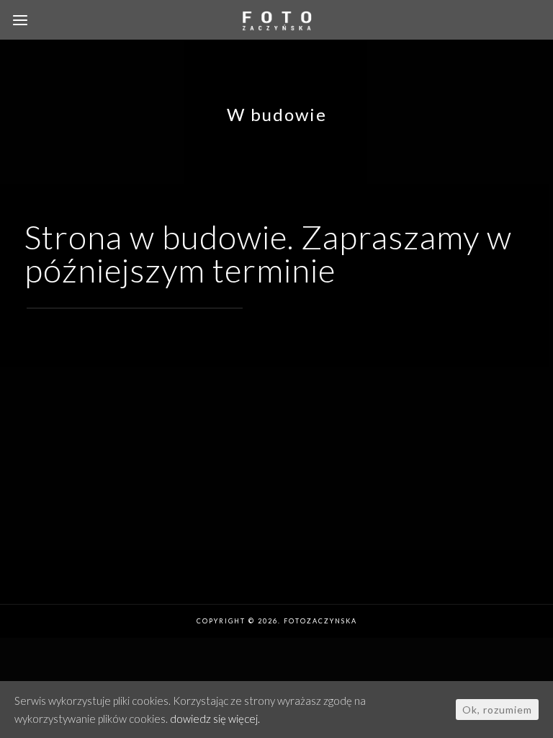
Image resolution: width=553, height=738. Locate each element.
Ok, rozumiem (497, 709)
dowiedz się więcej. (215, 718)
